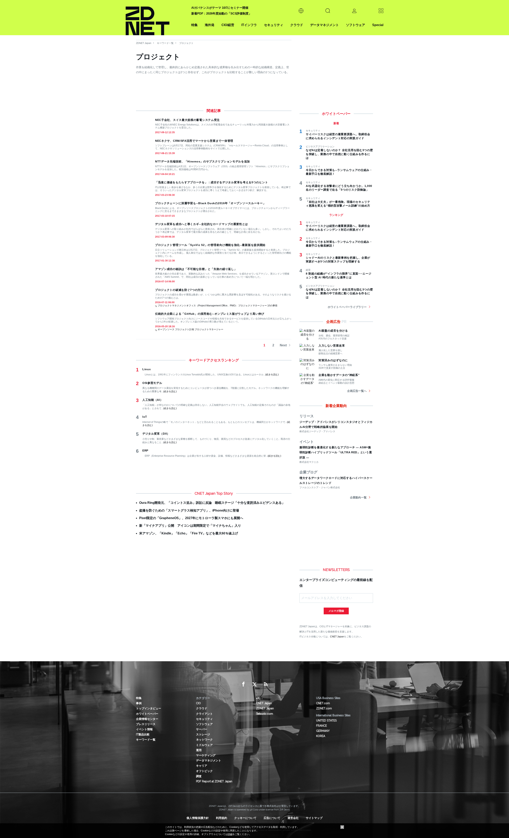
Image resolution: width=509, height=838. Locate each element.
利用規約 (221, 818)
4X (257, 698)
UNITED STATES (326, 720)
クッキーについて (245, 818)
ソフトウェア (355, 25)
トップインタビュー (148, 708)
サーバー (201, 729)
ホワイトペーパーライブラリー (347, 307)
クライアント (204, 713)
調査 (199, 776)
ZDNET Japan (143, 43)
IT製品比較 (143, 734)
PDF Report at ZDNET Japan (214, 781)
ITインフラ (249, 25)
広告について (272, 818)
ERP (145, 450)
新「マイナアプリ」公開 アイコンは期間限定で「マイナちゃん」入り (190, 525)
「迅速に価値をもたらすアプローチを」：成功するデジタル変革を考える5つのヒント (211, 182)
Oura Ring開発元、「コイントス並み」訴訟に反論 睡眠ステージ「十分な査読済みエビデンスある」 (212, 502)
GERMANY (323, 730)
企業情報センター (147, 719)
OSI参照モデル (152, 383)
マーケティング (206, 755)
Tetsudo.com (264, 713)
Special (377, 25)
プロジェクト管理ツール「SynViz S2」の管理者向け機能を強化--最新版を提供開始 (210, 245)
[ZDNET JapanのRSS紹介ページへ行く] (266, 684)
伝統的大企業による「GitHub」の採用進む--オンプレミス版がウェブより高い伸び (209, 313)
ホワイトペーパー (147, 713)
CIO (198, 703)
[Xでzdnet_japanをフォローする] (254, 684)
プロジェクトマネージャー (252, 305)
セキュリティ (273, 25)
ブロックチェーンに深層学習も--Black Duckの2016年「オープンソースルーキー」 (210, 203)
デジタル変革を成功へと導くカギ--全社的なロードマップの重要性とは (201, 224)
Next (283, 345)
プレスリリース (145, 724)
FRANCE (321, 725)
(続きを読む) (272, 374)
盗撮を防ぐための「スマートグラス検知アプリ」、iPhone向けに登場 (189, 510)
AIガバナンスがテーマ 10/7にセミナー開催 (219, 7)
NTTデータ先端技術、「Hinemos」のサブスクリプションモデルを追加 (202, 161)
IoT (144, 416)
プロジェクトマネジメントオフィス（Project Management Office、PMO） (198, 305)
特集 (194, 25)
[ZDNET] (156, 17)
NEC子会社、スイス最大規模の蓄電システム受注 (187, 119)
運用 (199, 750)
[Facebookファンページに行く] (243, 684)
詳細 (230, 834)
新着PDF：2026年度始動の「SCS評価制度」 (221, 13)
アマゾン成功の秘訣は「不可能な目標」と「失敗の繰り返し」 (196, 269)
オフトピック (204, 771)
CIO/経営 (227, 25)
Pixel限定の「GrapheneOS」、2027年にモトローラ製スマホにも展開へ (191, 518)
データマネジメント (324, 25)
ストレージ (203, 734)
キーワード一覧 (165, 43)
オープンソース (166, 329)
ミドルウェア (204, 745)
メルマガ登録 (336, 610)
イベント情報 (144, 729)
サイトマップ (314, 818)
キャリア (201, 765)
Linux (146, 369)
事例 (139, 703)
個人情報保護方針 (198, 818)
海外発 (209, 25)
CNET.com (323, 703)
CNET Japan (337, 636)
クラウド (296, 25)
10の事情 (272, 305)
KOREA (320, 736)
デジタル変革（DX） (156, 433)
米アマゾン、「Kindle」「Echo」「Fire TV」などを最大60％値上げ (188, 533)
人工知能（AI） (152, 399)
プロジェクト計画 (184, 329)
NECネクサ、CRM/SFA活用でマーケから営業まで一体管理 (194, 140)
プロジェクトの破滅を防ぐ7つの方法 (179, 289)
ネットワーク (204, 739)
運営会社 (293, 818)
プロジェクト (186, 43)
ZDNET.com (324, 708)
